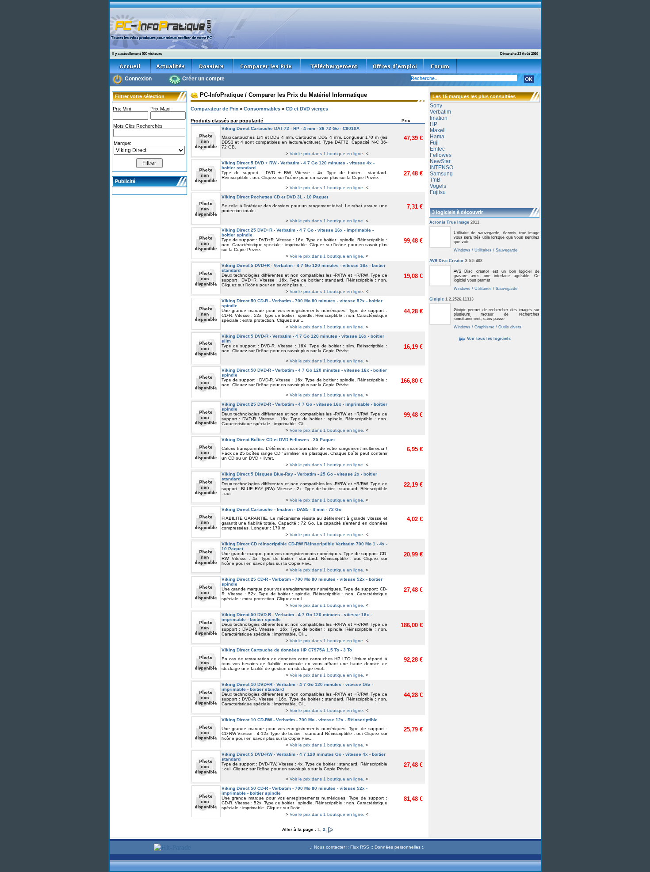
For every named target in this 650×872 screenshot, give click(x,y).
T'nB (435, 180)
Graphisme (483, 327)
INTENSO (441, 167)
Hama (437, 136)
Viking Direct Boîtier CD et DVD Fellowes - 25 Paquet (278, 439)
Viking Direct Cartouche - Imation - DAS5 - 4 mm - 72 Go (281, 509)
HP (433, 124)
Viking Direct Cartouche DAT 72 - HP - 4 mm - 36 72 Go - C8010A (290, 128)
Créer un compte (203, 79)
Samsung (441, 174)
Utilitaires (482, 250)
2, (325, 829)
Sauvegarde (505, 250)
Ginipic (451, 299)
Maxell (438, 130)
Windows (462, 250)
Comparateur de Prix (214, 108)
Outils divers (509, 327)
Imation (438, 118)
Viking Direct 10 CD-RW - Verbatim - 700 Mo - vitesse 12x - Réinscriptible (300, 719)
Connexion (138, 79)
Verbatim (440, 112)
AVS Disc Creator (455, 261)
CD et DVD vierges (307, 108)
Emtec (437, 149)
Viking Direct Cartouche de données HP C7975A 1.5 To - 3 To (287, 649)
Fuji (434, 143)
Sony (436, 106)
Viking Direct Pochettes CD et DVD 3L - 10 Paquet (275, 196)
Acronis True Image (454, 222)
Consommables (262, 108)
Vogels (438, 186)
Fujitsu (438, 192)
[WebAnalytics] (130, 848)
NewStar (440, 161)
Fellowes (440, 155)
